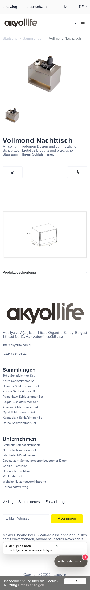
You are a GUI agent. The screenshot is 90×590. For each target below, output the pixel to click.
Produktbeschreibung (19, 272)
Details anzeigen (31, 585)
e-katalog (10, 7)
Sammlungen (33, 38)
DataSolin (60, 574)
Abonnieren (67, 518)
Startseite (10, 38)
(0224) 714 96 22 (15, 353)
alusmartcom (37, 7)
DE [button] (81, 7)
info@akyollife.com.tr (17, 345)
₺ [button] (65, 7)
